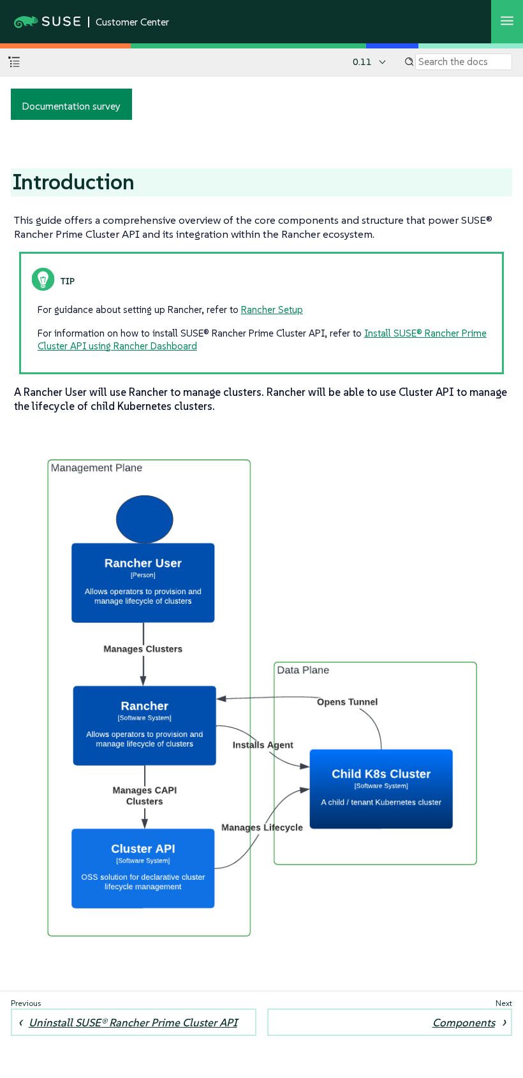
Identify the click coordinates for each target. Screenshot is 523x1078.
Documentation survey (71, 105)
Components (463, 1023)
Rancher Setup (272, 309)
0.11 (362, 62)
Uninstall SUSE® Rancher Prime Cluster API (133, 1023)
